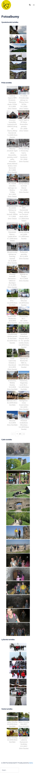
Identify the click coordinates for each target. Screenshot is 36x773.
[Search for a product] (30, 5)
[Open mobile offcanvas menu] (34, 5)
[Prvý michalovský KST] (6, 5)
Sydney (31, 763)
